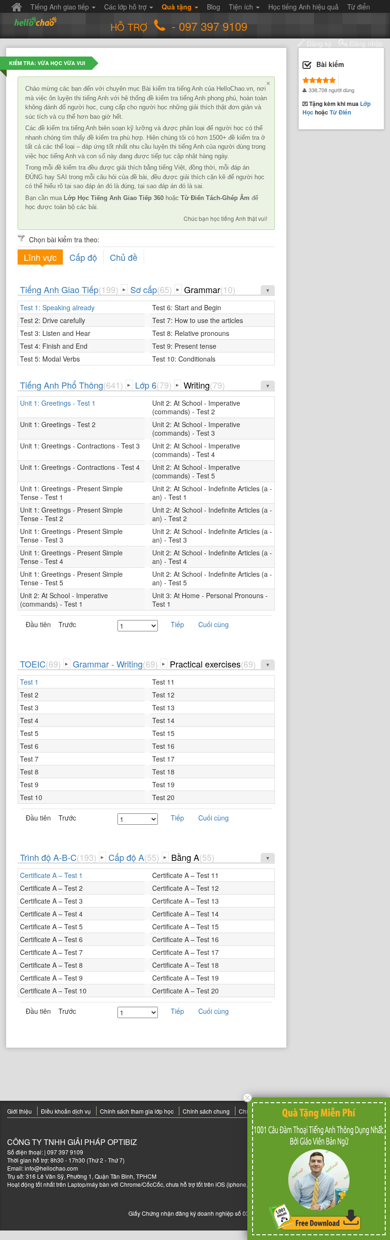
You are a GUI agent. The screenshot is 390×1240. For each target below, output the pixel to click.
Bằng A (192, 857)
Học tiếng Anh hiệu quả (303, 6)
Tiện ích (242, 6)
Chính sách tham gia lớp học (137, 1111)
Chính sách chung (206, 1111)
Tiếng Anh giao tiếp (60, 6)
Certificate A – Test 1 (51, 875)
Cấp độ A (133, 857)
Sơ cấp (151, 289)
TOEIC (40, 663)
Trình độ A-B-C (58, 857)
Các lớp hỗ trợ (126, 6)
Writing (204, 385)
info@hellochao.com (51, 1168)
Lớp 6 (153, 385)
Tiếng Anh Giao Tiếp (69, 289)
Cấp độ (83, 257)
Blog (213, 6)
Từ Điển (340, 112)
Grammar (209, 289)
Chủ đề (123, 257)
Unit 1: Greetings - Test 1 (58, 403)
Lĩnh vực (40, 257)
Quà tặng (178, 6)
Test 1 (29, 682)
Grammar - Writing (115, 663)
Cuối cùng (213, 624)
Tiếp (177, 624)
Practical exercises (213, 663)
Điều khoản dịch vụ (66, 1111)
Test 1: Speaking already (57, 307)
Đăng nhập (365, 43)
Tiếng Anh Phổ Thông (71, 385)
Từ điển (358, 6)
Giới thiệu (19, 1111)
